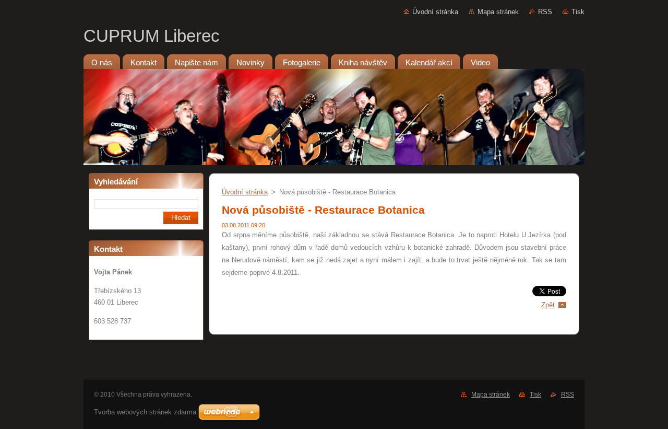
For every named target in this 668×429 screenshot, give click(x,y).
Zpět (548, 305)
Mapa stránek (498, 12)
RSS (545, 12)
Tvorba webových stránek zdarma (145, 412)
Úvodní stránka (435, 12)
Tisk (577, 12)
